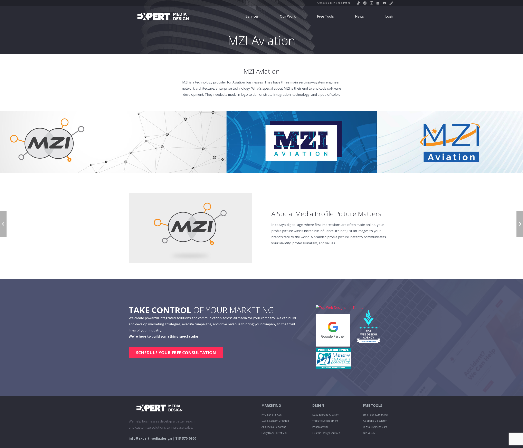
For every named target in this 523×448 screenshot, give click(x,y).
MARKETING (271, 405)
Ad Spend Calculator (375, 420)
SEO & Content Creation (275, 420)
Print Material (320, 427)
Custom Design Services (326, 433)
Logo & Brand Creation (325, 414)
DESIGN (318, 405)
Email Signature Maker (375, 414)
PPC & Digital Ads (272, 414)
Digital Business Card (375, 427)
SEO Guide (369, 433)
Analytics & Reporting (274, 427)
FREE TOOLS (372, 405)
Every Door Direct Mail (274, 433)
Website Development (325, 420)
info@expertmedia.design (150, 438)
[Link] (163, 16)
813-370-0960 (185, 438)
